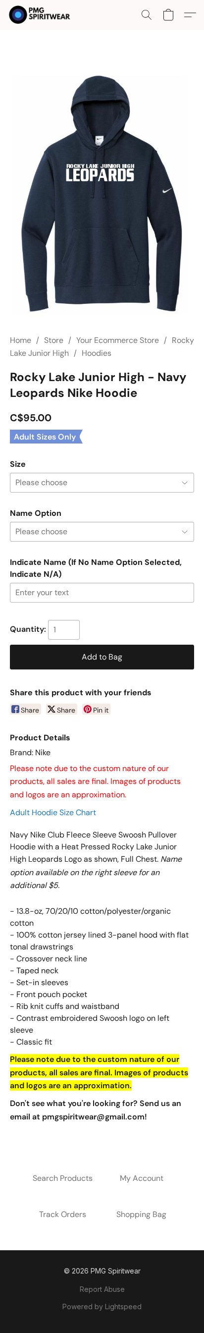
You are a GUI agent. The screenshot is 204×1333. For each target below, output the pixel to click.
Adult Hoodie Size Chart (53, 812)
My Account (141, 1178)
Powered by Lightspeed (102, 1306)
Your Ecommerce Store (117, 340)
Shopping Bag (141, 1214)
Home (20, 340)
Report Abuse (102, 1289)
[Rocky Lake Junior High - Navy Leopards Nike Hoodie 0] (102, 194)
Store (53, 340)
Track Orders (62, 1214)
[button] (41, 15)
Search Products (63, 1178)
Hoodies (96, 353)
